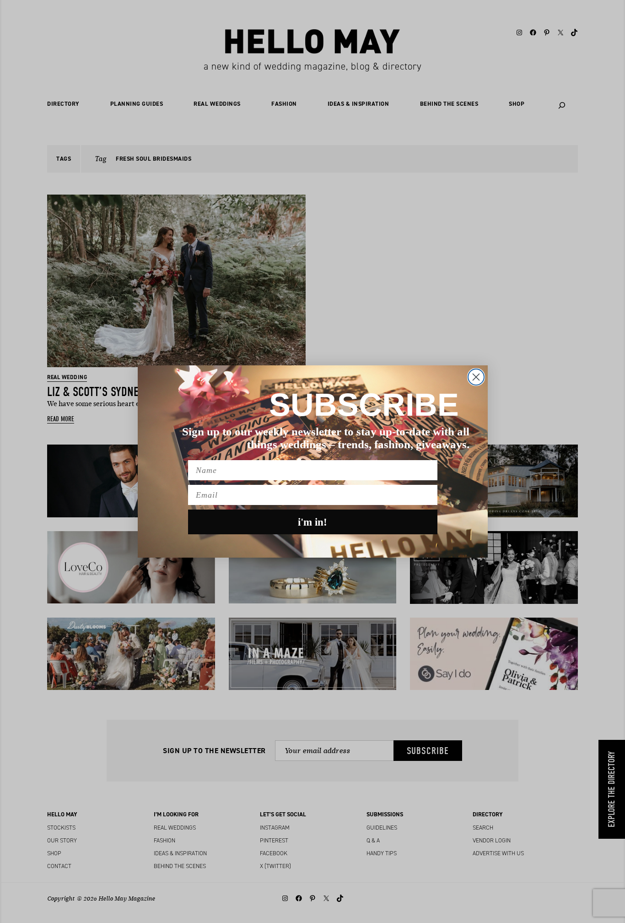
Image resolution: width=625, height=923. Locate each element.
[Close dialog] (476, 377)
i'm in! (312, 522)
